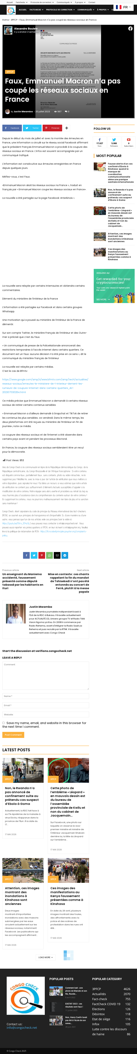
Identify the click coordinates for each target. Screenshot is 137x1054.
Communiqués (63, 2)
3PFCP (14, 19)
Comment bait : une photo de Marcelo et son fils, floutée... (76, 991)
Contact (92, 2)
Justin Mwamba (23, 111)
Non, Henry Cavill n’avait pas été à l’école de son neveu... (76, 1020)
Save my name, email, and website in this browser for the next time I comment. (44, 725)
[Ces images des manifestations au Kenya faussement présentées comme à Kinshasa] (68, 870)
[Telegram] (64, 555)
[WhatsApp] (49, 555)
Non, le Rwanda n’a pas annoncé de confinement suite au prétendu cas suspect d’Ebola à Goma (22, 796)
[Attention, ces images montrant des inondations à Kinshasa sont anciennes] (23, 870)
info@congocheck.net (22, 1028)
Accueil (10, 2)
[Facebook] (26, 555)
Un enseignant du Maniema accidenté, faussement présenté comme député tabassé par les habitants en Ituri (22, 581)
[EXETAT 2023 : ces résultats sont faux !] (56, 1007)
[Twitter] (34, 555)
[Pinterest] (41, 555)
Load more (44, 957)
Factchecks (20, 2)
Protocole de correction (41, 2)
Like (100, 139)
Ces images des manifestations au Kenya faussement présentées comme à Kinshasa (66, 896)
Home (5, 19)
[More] (66, 128)
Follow (114, 139)
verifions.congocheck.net (53, 651)
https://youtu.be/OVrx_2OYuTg (15, 523)
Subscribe (129, 139)
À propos (79, 2)
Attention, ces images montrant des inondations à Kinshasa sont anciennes (22, 896)
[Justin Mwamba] (8, 111)
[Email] (57, 555)
